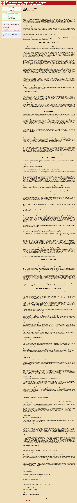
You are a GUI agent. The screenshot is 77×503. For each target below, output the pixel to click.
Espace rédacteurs (11, 10)
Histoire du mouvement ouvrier (12, 18)
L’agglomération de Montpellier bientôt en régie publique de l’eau (11, 35)
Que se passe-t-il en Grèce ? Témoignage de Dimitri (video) (10, 33)
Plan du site (11, 8)
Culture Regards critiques (11, 15)
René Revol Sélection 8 (30, 10)
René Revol (11, 32)
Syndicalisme (11, 17)
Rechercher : (4, 12)
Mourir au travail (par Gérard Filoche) (7, 23)
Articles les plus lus (11, 9)
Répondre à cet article (26, 500)
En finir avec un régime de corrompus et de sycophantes (10, 34)
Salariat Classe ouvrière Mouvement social (12, 13)
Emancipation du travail (11, 16)
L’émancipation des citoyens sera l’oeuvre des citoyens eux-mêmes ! (11, 36)
